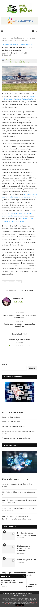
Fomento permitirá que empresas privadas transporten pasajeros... (12, 582)
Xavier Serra (6, 484)
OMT (18, 282)
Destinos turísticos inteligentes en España (26, 534)
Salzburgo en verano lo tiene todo (14, 426)
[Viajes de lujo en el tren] (8, 562)
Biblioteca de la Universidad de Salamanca (23, 548)
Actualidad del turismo (18, 38)
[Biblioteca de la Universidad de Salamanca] (8, 549)
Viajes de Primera (8, 500)
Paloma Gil (13, 53)
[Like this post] (23, 291)
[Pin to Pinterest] (30, 291)
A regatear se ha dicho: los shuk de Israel (16, 438)
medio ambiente (9, 282)
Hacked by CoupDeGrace (19, 339)
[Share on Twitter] (27, 291)
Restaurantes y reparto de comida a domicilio (27, 585)
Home (4, 38)
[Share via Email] (32, 291)
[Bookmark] (37, 31)
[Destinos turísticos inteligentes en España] (8, 536)
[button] (4, 342)
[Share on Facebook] (25, 291)
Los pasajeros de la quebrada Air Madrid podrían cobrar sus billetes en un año (18, 573)
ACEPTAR (19, 605)
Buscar (4, 364)
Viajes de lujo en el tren (26, 559)
